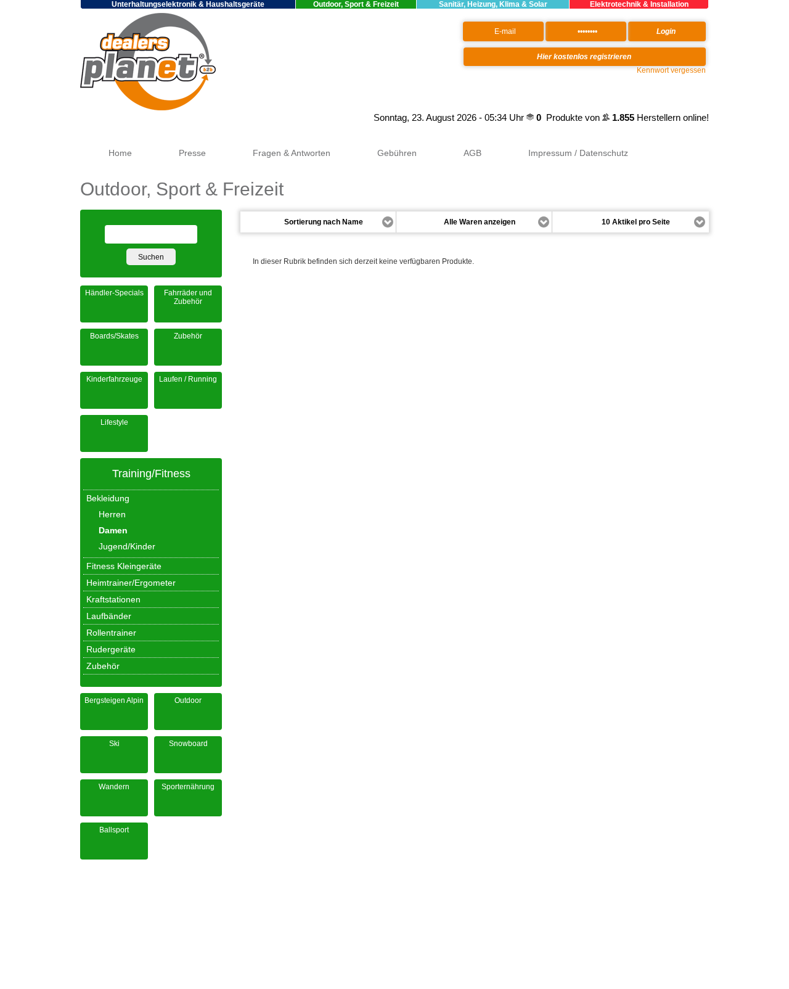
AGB (472, 153)
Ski (114, 743)
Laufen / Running (188, 379)
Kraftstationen (113, 599)
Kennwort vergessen (671, 70)
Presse (192, 153)
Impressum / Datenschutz (578, 153)
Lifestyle (114, 422)
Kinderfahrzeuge (114, 379)
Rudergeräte (111, 649)
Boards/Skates (114, 336)
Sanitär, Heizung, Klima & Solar (493, 4)
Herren (112, 514)
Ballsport (114, 830)
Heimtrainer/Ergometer (131, 583)
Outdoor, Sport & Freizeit (356, 4)
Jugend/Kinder (127, 546)
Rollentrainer (111, 633)
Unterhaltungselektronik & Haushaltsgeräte (188, 4)
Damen (113, 530)
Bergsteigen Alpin (114, 700)
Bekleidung (107, 498)
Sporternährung (188, 786)
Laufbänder (108, 616)
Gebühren (397, 153)
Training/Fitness (151, 473)
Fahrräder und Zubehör (188, 297)
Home (120, 153)
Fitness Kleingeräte (123, 566)
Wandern (114, 786)
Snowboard (188, 743)
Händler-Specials (114, 293)
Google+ (356, 118)
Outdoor (188, 700)
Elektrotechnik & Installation (639, 4)
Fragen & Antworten (291, 153)
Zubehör (188, 336)
